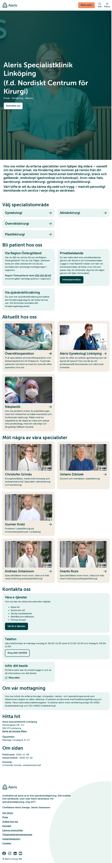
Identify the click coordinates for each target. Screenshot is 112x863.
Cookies (6, 843)
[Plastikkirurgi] (29, 234)
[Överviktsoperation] (29, 346)
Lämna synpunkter (12, 830)
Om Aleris (7, 813)
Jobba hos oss (10, 821)
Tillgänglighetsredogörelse (17, 834)
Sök (100, 6)
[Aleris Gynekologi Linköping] (83, 346)
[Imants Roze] (83, 561)
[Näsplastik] (29, 402)
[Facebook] (4, 853)
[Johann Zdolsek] (83, 465)
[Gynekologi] (29, 213)
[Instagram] (10, 853)
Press (5, 817)
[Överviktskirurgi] (29, 224)
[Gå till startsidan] (9, 5)
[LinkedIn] (16, 853)
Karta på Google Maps (14, 731)
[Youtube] (21, 853)
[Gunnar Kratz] (29, 514)
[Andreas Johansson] (29, 561)
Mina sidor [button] (86, 5)
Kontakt (6, 826)
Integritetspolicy (11, 839)
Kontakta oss (13, 105)
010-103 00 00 (43, 275)
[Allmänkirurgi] (83, 213)
